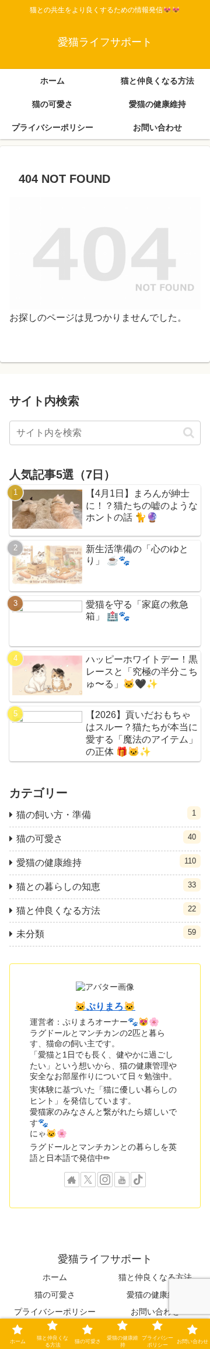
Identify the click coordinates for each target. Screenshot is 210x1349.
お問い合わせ (155, 1311)
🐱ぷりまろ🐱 (105, 1006)
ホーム (55, 1277)
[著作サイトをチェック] (71, 1179)
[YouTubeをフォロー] (122, 1179)
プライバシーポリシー (55, 1311)
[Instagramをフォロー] (105, 1179)
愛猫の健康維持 (155, 1294)
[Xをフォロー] (88, 1179)
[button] (188, 432)
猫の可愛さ (54, 1294)
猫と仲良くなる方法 (155, 1277)
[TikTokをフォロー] (138, 1179)
